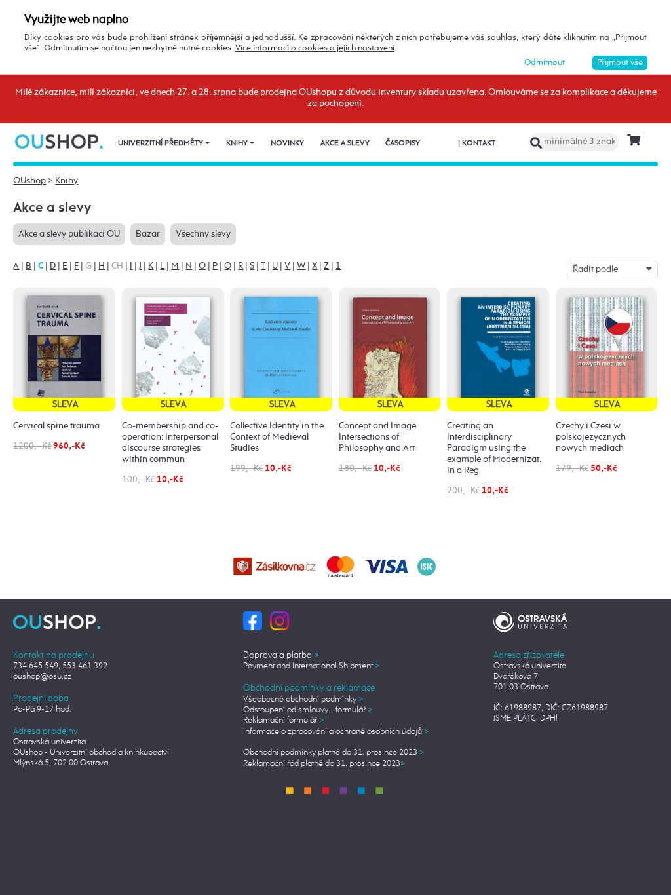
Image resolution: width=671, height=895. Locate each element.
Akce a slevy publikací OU (69, 233)
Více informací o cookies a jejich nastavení (314, 48)
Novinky (287, 143)
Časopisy (402, 143)
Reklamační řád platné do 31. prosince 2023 (324, 763)
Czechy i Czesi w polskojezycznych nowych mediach (591, 437)
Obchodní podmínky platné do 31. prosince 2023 (333, 752)
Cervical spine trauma (56, 425)
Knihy (238, 143)
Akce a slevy (345, 143)
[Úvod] (60, 141)
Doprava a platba (281, 655)
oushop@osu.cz (42, 676)
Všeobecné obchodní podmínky (303, 699)
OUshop (29, 180)
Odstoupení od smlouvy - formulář (307, 710)
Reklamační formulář (283, 720)
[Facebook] (252, 621)
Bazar (148, 233)
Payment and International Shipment (311, 666)
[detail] (64, 348)
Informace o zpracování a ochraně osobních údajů (336, 731)
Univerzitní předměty (161, 143)
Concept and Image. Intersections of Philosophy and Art (378, 437)
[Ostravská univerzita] (530, 620)
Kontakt (476, 143)
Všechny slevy (203, 233)
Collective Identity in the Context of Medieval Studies (277, 437)
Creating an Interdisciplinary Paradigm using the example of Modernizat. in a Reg (494, 448)
